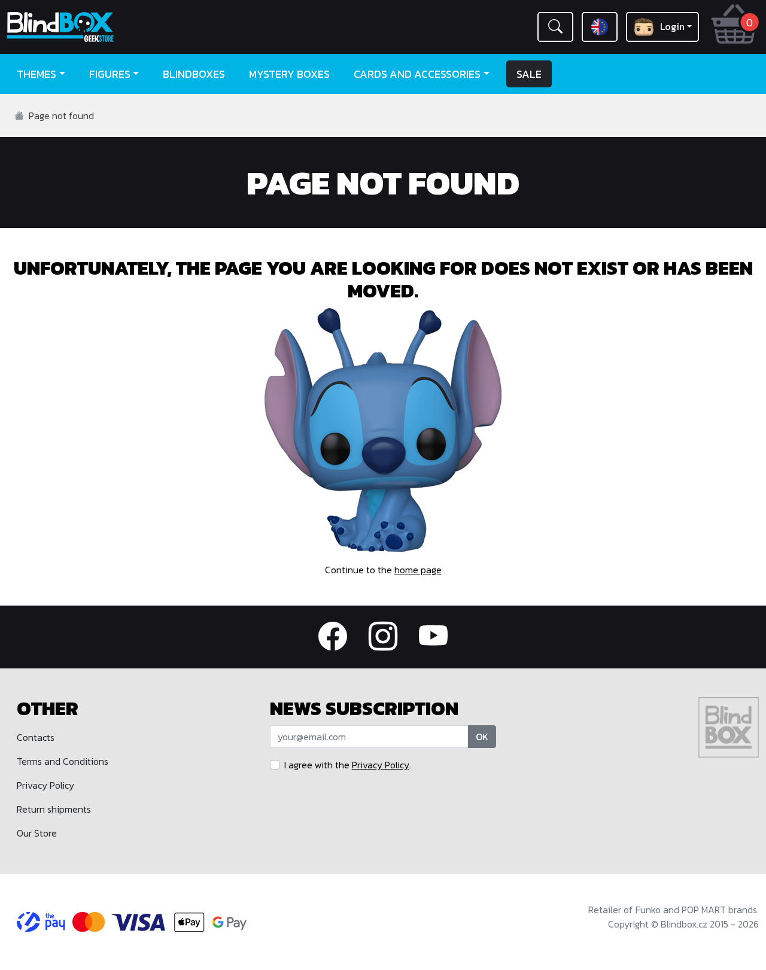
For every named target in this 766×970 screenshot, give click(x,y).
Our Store (37, 833)
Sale (529, 74)
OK (482, 736)
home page (418, 569)
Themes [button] (36, 74)
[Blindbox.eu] (95, 27)
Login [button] (672, 26)
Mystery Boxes (289, 74)
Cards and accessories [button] (417, 74)
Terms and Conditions (62, 761)
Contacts (35, 737)
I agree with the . (347, 765)
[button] (555, 27)
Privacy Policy (45, 785)
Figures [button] (109, 74)
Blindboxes (194, 74)
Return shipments (54, 809)
